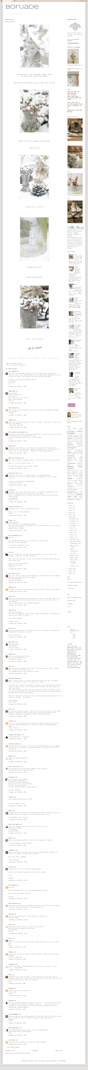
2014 (70, 512)
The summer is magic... (78, 326)
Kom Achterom (13, 408)
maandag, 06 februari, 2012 (17, 1035)
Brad (10, 938)
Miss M (11, 628)
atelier (80, 430)
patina (80, 472)
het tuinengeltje (14, 535)
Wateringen (12, 885)
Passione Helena (14, 678)
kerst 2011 (79, 454)
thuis (68, 482)
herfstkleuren (71, 449)
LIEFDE (78, 463)
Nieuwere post (10, 1050)
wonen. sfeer (72, 496)
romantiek (75, 475)
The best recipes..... (74, 562)
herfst (80, 446)
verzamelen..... (72, 486)
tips (74, 482)
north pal (12, 1040)
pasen (69, 472)
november (73, 521)
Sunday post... (76, 298)
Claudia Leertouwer (15, 735)
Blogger (63, 1061)
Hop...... (77, 254)
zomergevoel (71, 499)
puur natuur (79, 473)
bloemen (71, 433)
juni (72, 530)
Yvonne (11, 490)
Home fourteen (13, 903)
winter (80, 492)
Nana (10, 974)
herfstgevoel (71, 448)
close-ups (75, 438)
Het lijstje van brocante (17, 432)
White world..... (75, 559)
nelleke (11, 867)
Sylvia (11, 924)
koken (75, 460)
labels (69, 461)
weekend (76, 493)
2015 (70, 510)
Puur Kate (12, 642)
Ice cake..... (74, 553)
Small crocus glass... (74, 546)
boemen (80, 433)
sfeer (70, 479)
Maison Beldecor (14, 1028)
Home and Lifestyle (15, 458)
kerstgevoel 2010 (74, 457)
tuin (81, 482)
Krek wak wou (13, 573)
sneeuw (75, 480)
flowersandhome (13, 1014)
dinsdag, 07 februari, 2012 (17, 1044)
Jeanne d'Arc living (74, 452)
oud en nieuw (78, 470)
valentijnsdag (78, 483)
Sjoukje (11, 1000)
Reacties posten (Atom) (22, 1053)
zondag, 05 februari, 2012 (17, 947)
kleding (80, 458)
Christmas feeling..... (78, 374)
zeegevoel (76, 498)
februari (73, 539)
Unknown (11, 420)
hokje (10, 810)
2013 (70, 514)
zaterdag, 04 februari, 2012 (18, 862)
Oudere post (59, 1050)
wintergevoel (22, 365)
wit (75, 494)
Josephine (12, 850)
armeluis (69, 430)
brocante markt (78, 435)
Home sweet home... (76, 541)
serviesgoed (79, 476)
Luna (81, 463)
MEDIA (68, 464)
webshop (70, 493)
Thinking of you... (76, 543)
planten (72, 473)
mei (71, 532)
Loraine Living (13, 744)
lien (10, 666)
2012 (70, 517)
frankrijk (69, 441)
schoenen (69, 476)
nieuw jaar (70, 470)
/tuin (11, 365)
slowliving (70, 480)
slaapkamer (79, 478)
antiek (80, 428)
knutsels (70, 460)
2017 (70, 505)
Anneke (11, 654)
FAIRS (72, 440)
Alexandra (12, 777)
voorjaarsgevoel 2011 (74, 491)
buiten (16, 365)
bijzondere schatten (74, 431)
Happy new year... (77, 389)
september (73, 525)
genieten (70, 444)
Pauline (11, 721)
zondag (78, 499)
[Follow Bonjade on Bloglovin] (73, 43)
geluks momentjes (74, 443)
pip (68, 473)
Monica (11, 756)
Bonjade (22, 7)
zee (72, 498)
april (72, 535)
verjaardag (79, 485)
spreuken (80, 480)
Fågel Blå (12, 391)
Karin (10, 596)
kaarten (69, 454)
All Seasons (12, 371)
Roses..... (73, 549)
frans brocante (78, 441)
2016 (70, 507)
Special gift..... (76, 555)
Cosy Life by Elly (14, 766)
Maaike (11, 838)
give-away (80, 444)
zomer (81, 498)
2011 (70, 568)
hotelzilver (79, 449)
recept (69, 475)
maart (72, 537)
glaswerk (69, 446)
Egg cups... (78, 311)
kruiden (80, 460)
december (73, 519)
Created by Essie (14, 506)
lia (10, 552)
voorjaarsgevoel (72, 489)
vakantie (70, 483)
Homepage (35, 1050)
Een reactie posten (13, 1047)
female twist (78, 440)
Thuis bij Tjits (14, 473)
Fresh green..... (75, 551)
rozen (80, 475)
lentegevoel (71, 463)
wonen (79, 495)
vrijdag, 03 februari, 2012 (17, 386)
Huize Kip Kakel (14, 824)
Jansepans (12, 964)
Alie (10, 709)
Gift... (76, 284)
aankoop (75, 428)
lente (80, 461)
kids (75, 458)
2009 (70, 573)
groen (74, 446)
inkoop (69, 451)
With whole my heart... (78, 340)
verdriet (69, 485)
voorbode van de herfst (74, 488)
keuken (69, 458)
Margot (11, 520)
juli (72, 528)
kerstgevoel (71, 455)
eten (68, 440)
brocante (70, 435)
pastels (75, 472)
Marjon (11, 446)
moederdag (80, 464)
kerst (74, 454)
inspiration (78, 451)
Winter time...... (76, 557)
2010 (70, 571)
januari (73, 566)
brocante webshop (72, 437)
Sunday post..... (77, 267)
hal (77, 446)
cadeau (69, 438)
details (80, 438)
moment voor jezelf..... (74, 468)
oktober (73, 523)
